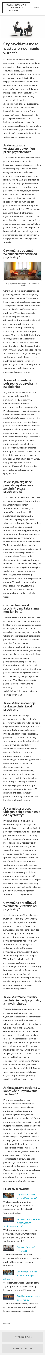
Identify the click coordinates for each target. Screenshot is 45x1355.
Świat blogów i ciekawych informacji (16, 8)
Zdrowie (8, 1323)
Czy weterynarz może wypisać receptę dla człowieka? (20, 1275)
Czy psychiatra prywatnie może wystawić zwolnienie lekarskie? (21, 1223)
